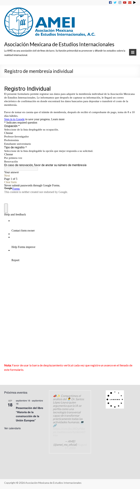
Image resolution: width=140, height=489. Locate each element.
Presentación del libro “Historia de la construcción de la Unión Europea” (29, 414)
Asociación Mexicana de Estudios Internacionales (59, 44)
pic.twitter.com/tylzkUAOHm (69, 433)
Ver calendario (12, 428)
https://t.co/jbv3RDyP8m (69, 428)
